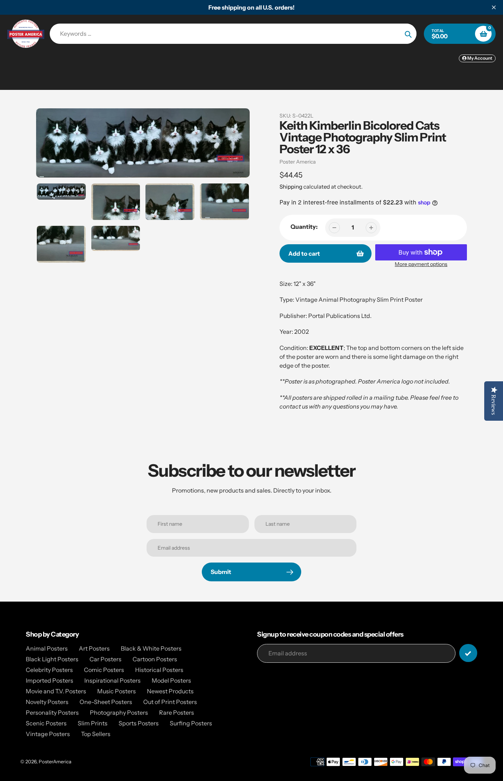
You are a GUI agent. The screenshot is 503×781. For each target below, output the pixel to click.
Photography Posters (119, 712)
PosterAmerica (55, 761)
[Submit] (468, 653)
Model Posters (171, 680)
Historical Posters (159, 669)
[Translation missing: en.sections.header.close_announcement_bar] (493, 7)
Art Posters (94, 648)
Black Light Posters (52, 659)
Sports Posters (139, 723)
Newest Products (170, 691)
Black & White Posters (151, 648)
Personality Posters (52, 712)
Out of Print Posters (170, 701)
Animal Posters (47, 648)
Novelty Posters (47, 701)
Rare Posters (176, 712)
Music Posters (116, 691)
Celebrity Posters (49, 669)
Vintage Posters (48, 734)
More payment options (421, 264)
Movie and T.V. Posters (56, 691)
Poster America (297, 161)
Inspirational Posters (112, 680)
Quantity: (304, 226)
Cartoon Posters (155, 659)
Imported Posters (49, 680)
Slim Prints (93, 723)
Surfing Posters (191, 723)
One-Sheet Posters (106, 701)
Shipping (290, 186)
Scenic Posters (46, 723)
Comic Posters (104, 669)
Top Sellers (95, 734)
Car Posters (105, 659)
